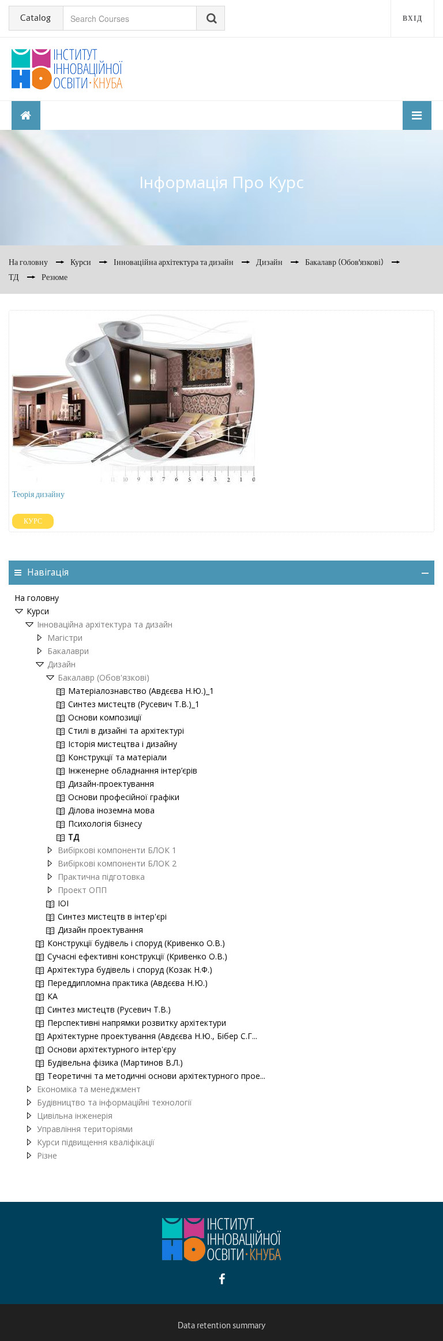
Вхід (412, 18)
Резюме (54, 277)
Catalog (35, 17)
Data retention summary (222, 1325)
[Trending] (26, 115)
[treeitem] (221, 598)
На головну (36, 597)
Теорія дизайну (38, 494)
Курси (38, 611)
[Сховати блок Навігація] (425, 573)
